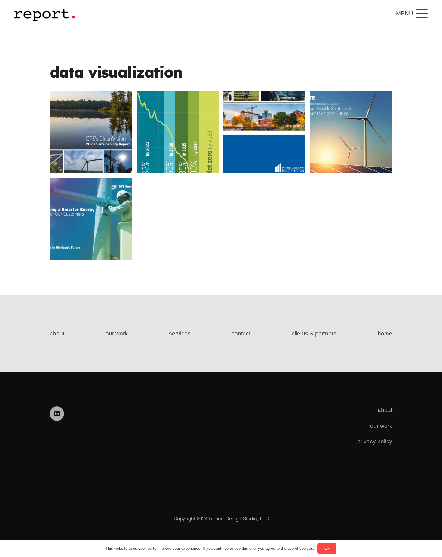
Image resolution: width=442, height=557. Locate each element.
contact (241, 333)
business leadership (285, 164)
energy (94, 157)
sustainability (101, 165)
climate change (104, 149)
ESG (112, 157)
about (57, 333)
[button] (411, 13)
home (385, 333)
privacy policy (374, 441)
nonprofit (270, 172)
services (180, 333)
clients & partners (314, 333)
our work (117, 333)
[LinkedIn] (57, 413)
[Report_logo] (44, 13)
